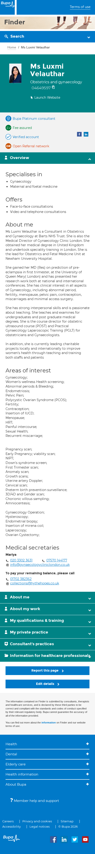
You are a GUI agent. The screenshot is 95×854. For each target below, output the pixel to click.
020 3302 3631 (21, 560)
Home (11, 47)
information (49, 722)
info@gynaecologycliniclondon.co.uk (40, 565)
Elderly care (16, 764)
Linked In (86, 134)
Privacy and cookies (37, 821)
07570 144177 (56, 560)
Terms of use (80, 7)
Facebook (79, 134)
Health (11, 744)
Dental (11, 754)
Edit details (45, 684)
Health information (22, 774)
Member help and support (36, 800)
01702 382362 (21, 579)
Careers (8, 821)
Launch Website (47, 97)
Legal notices (40, 826)
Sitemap (67, 821)
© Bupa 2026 (68, 826)
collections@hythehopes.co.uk (34, 583)
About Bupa (16, 784)
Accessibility (11, 826)
